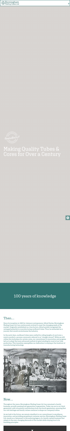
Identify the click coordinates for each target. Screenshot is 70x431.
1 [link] (32, 389)
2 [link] (35, 389)
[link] (68, 218)
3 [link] (37, 389)
